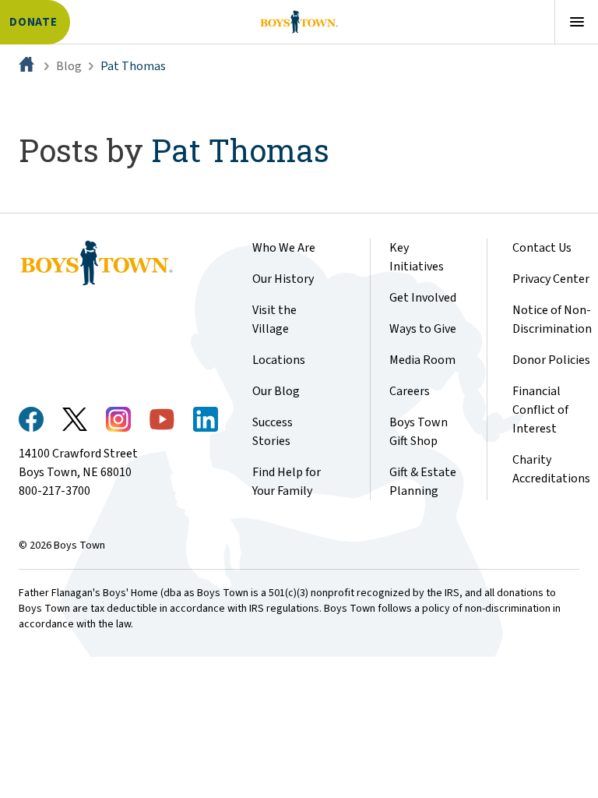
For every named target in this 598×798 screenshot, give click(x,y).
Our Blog (276, 391)
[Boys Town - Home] (298, 21)
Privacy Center (550, 279)
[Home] (28, 66)
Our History (283, 279)
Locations (278, 360)
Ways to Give (422, 328)
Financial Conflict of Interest (540, 410)
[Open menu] (576, 22)
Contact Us (542, 247)
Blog (69, 66)
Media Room (422, 360)
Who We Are (283, 247)
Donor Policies (551, 360)
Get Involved (422, 297)
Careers (409, 391)
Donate (33, 22)
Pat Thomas (133, 66)
